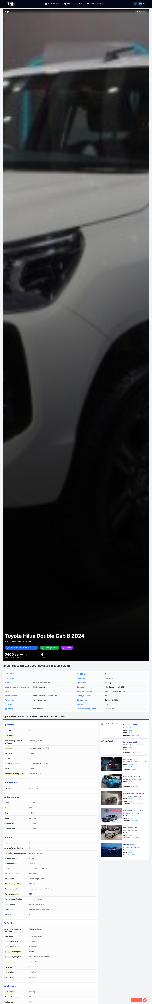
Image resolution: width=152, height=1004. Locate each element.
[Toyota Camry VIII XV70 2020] (111, 798)
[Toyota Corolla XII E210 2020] (111, 815)
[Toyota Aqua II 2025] (111, 730)
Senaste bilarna (74, 4)
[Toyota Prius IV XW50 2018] (111, 781)
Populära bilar (97, 4)
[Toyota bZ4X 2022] (111, 850)
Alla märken (53, 4)
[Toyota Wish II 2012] (111, 832)
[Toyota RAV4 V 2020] (111, 764)
